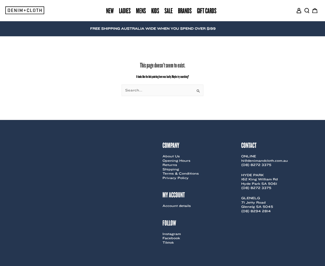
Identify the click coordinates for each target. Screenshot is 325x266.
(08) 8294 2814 (256, 211)
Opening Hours (176, 161)
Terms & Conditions (180, 173)
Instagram (171, 234)
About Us (171, 156)
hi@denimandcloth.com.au (264, 161)
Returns (169, 165)
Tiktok (168, 243)
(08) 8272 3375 (256, 165)
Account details (176, 206)
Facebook (171, 238)
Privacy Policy (175, 178)
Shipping (170, 169)
